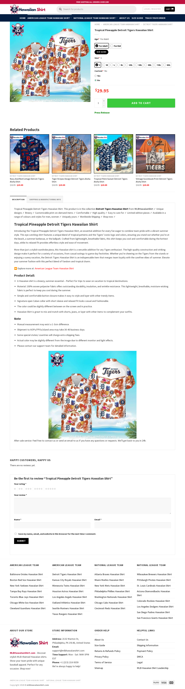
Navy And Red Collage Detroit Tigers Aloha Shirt (27, 180)
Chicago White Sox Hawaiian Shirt (27, 602)
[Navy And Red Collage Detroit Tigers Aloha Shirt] (29, 154)
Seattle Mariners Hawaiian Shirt (68, 608)
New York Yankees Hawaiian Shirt (26, 585)
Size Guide (137, 18)
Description (18, 199)
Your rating (20, 484)
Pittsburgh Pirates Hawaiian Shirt (154, 580)
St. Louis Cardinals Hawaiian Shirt (154, 585)
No (98, 80)
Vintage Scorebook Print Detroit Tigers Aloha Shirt (154, 180)
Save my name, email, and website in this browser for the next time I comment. (57, 533)
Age (97, 39)
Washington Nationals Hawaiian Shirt (113, 597)
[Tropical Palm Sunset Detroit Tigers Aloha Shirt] (113, 154)
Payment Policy (145, 651)
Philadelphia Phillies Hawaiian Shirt (112, 591)
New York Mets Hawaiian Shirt (110, 585)
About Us (124, 18)
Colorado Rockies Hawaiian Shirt (153, 600)
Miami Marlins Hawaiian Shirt (109, 580)
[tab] (18, 199)
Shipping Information (147, 645)
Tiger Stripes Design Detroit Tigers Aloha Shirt (71, 180)
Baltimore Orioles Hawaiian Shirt (26, 574)
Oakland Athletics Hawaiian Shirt (68, 602)
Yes (98, 75)
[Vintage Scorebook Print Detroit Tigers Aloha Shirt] (155, 154)
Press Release (102, 112)
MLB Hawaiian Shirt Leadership (152, 668)
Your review (20, 495)
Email (98, 519)
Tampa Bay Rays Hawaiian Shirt (26, 591)
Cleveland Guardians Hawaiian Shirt (28, 608)
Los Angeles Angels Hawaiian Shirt (69, 597)
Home (23, 18)
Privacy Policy (101, 656)
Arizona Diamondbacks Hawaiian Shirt (153, 593)
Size (97, 58)
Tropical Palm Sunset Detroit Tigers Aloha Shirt (110, 180)
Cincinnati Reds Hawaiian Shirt (110, 608)
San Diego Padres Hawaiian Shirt (153, 612)
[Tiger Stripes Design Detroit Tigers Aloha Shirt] (71, 154)
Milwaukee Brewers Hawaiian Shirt (154, 574)
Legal (139, 662)
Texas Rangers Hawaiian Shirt (67, 614)
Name (17, 519)
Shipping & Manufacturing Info (45, 199)
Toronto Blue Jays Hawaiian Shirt (27, 597)
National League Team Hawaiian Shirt (95, 18)
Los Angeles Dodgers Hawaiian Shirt (155, 606)
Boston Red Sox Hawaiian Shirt (25, 580)
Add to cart (141, 103)
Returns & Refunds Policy (107, 651)
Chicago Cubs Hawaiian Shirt (109, 602)
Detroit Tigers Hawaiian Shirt (158, 24)
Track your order (155, 18)
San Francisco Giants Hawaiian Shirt (155, 617)
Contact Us (142, 639)
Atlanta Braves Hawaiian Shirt (110, 574)
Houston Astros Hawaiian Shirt (67, 591)
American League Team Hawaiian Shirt (48, 18)
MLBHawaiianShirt (143, 208)
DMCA (140, 656)
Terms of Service (103, 662)
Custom (99, 71)
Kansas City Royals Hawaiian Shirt (69, 580)
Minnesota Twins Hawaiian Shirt (68, 585)
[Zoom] (14, 98)
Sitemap (99, 668)
